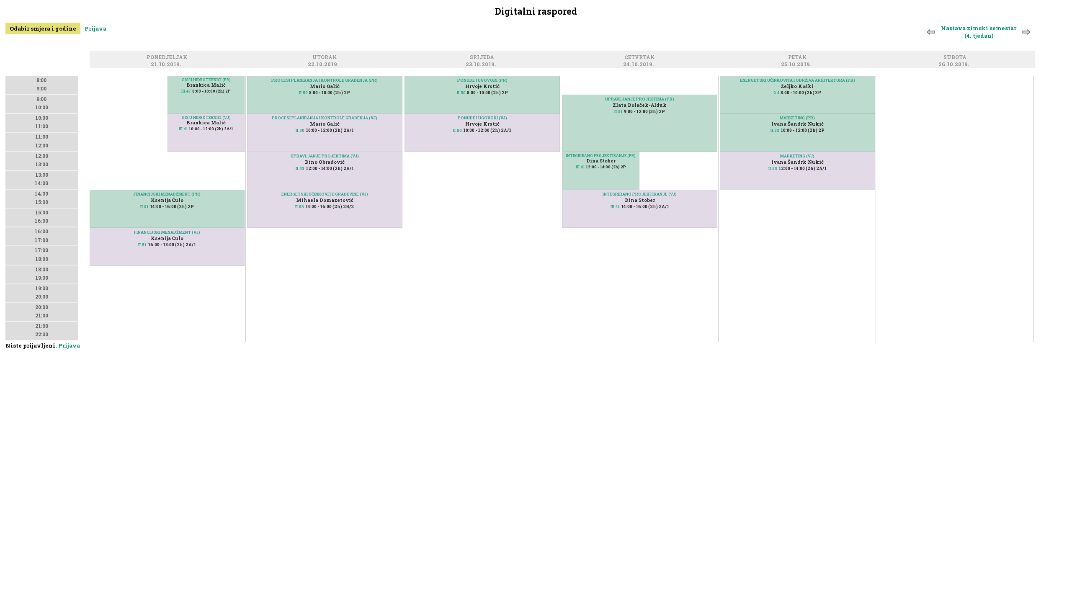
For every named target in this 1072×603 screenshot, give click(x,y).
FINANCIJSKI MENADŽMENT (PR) (167, 194)
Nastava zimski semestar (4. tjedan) (978, 31)
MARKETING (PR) (797, 118)
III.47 (186, 91)
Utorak (326, 58)
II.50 (303, 92)
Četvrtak (641, 58)
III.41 (183, 128)
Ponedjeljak (168, 58)
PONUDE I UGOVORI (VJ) (482, 118)
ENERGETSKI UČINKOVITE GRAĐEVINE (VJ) (324, 194)
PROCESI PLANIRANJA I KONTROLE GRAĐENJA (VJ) (324, 118)
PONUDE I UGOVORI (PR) (482, 80)
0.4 (776, 92)
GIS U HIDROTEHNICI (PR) (206, 79)
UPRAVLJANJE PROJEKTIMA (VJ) (325, 156)
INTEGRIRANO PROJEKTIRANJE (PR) (601, 155)
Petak (798, 58)
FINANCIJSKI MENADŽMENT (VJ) (167, 232)
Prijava (95, 28)
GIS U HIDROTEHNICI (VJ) (206, 117)
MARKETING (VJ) (797, 156)
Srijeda (483, 58)
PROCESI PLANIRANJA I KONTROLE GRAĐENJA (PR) (324, 80)
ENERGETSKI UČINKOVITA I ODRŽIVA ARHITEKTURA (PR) (797, 80)
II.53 (300, 168)
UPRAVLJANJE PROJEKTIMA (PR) (639, 99)
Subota (956, 58)
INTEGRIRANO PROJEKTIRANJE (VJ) (640, 194)
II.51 (144, 206)
